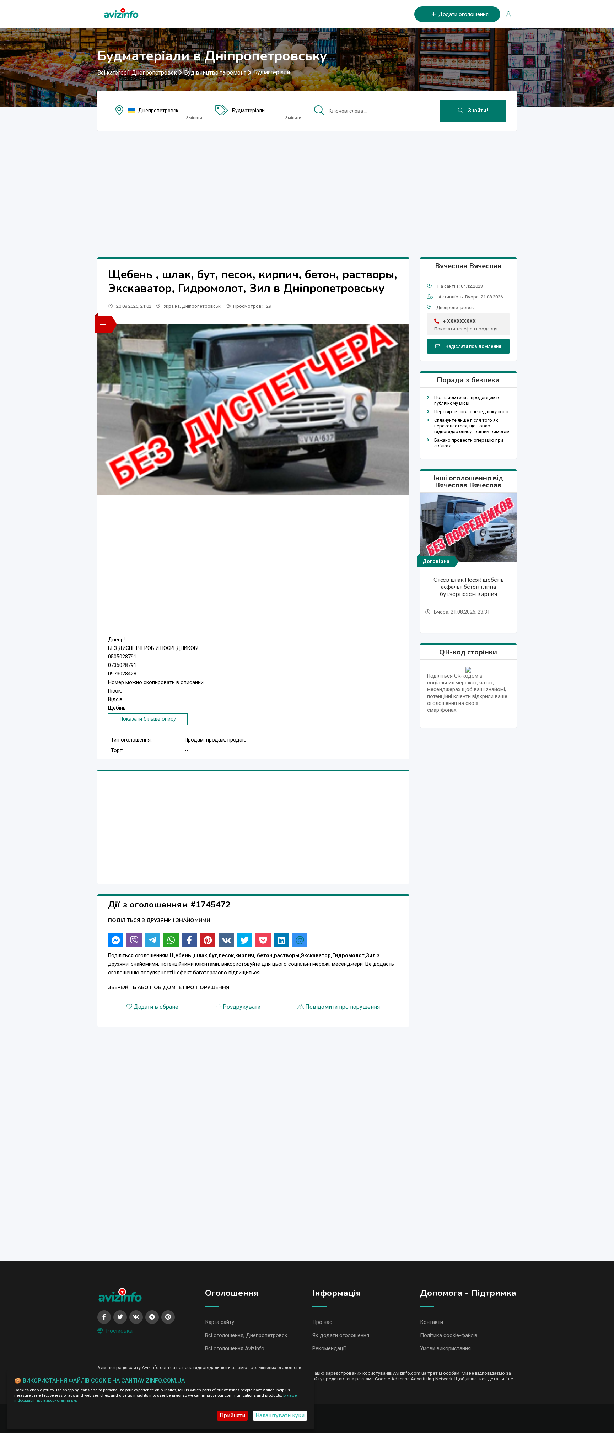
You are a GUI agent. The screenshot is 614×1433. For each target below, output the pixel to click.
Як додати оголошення (340, 1335)
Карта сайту (219, 1322)
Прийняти (232, 1415)
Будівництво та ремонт (215, 72)
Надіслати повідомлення (473, 346)
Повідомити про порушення (342, 1006)
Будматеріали (271, 72)
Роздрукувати (241, 1006)
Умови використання (445, 1348)
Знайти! (477, 111)
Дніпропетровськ (201, 306)
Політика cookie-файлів (449, 1335)
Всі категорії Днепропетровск (137, 72)
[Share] (115, 940)
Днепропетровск (158, 110)
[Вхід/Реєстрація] (505, 14)
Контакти (431, 1322)
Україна (171, 306)
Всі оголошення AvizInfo (234, 1348)
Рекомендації (329, 1348)
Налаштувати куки (280, 1415)
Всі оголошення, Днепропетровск (246, 1335)
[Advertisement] (307, 186)
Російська (119, 1330)
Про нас (322, 1322)
